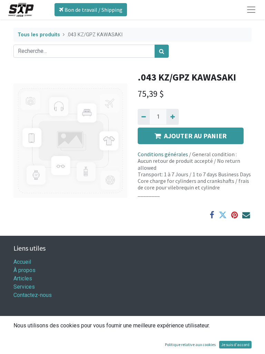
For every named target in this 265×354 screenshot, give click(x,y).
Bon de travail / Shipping (92, 9)
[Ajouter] (172, 117)
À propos (24, 270)
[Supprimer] (144, 117)
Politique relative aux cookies (190, 344)
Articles (22, 278)
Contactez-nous (32, 295)
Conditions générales (163, 154)
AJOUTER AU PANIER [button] (195, 135)
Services (24, 286)
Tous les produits (39, 35)
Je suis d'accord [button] (235, 344)
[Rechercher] (162, 51)
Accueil (22, 262)
